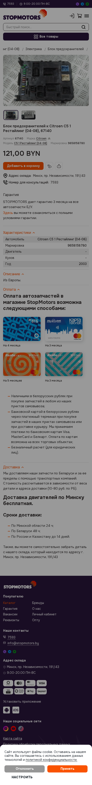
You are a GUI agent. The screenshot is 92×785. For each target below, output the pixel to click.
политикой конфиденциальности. (51, 760)
